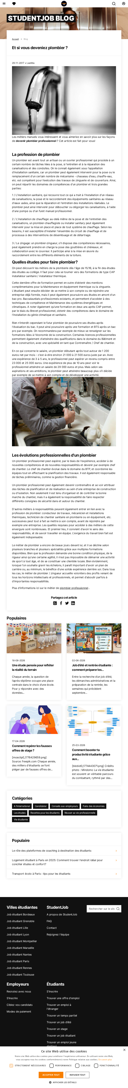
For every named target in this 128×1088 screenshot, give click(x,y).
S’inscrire (12, 998)
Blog (26, 39)
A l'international (22, 806)
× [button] (124, 1050)
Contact (52, 927)
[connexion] (123, 3)
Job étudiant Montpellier (22, 941)
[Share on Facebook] (61, 603)
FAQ (49, 921)
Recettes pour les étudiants (45, 812)
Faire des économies (93, 806)
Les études (20, 812)
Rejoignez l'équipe (58, 934)
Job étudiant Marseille (20, 947)
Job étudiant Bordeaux (21, 914)
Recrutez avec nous (19, 991)
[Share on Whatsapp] (55, 603)
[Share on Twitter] (67, 603)
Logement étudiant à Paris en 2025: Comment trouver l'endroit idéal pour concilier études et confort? (57, 862)
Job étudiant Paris (18, 961)
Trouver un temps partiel (62, 1015)
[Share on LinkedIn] (73, 603)
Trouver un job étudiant (61, 1035)
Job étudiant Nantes (19, 954)
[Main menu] (4, 3)
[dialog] (64, 1067)
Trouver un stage (57, 1029)
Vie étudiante (21, 819)
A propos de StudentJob (62, 914)
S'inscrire (52, 991)
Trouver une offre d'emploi (63, 998)
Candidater (41, 806)
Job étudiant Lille (17, 927)
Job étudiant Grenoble (20, 921)
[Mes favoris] (14, 4)
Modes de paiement (19, 1011)
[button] (64, 1082)
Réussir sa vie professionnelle (79, 812)
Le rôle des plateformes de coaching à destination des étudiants (51, 850)
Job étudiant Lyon (18, 934)
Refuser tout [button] (77, 1074)
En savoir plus (105, 1059)
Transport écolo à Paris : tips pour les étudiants (41, 873)
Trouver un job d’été (59, 1022)
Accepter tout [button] (51, 1074)
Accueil (15, 39)
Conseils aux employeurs (65, 806)
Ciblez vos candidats (19, 1004)
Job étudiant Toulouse (20, 974)
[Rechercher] (115, 4)
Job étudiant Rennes (19, 968)
